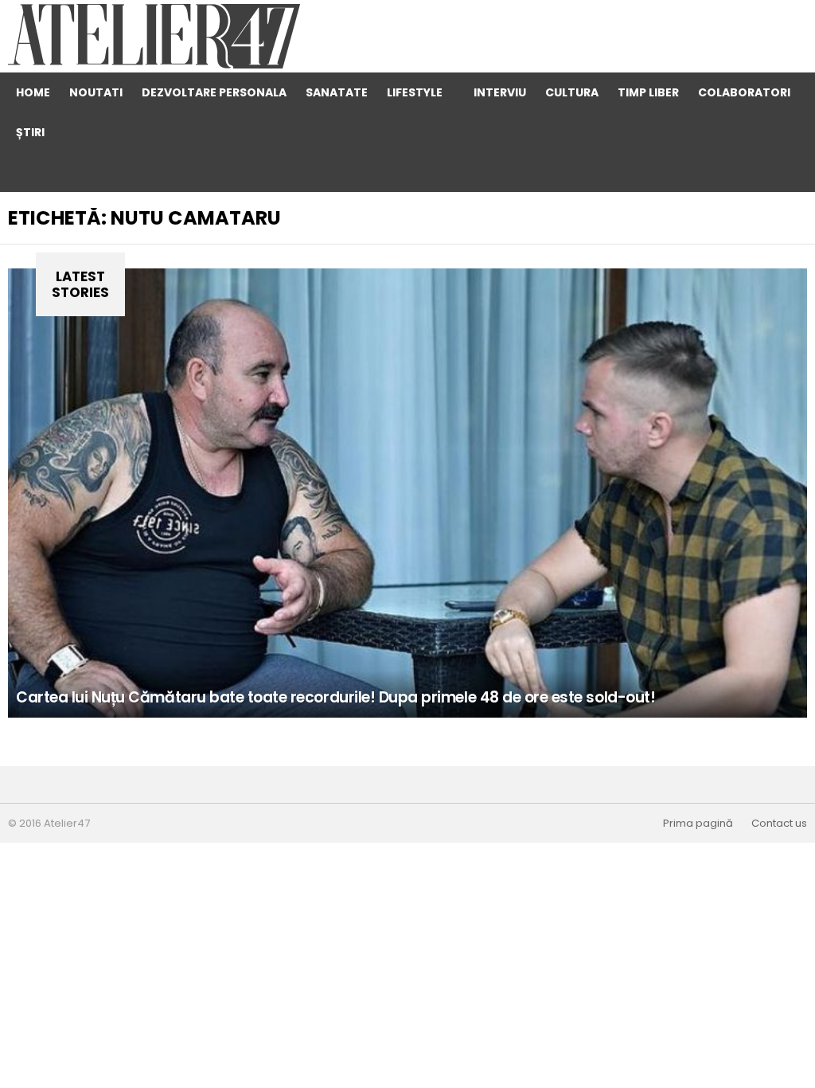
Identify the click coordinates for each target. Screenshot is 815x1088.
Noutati (96, 92)
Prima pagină (698, 823)
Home (33, 92)
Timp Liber (648, 92)
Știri (30, 132)
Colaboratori (744, 92)
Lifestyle (415, 92)
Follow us (723, 172)
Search (755, 172)
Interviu (500, 92)
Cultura (572, 92)
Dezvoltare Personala (214, 92)
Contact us (779, 823)
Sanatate (337, 92)
